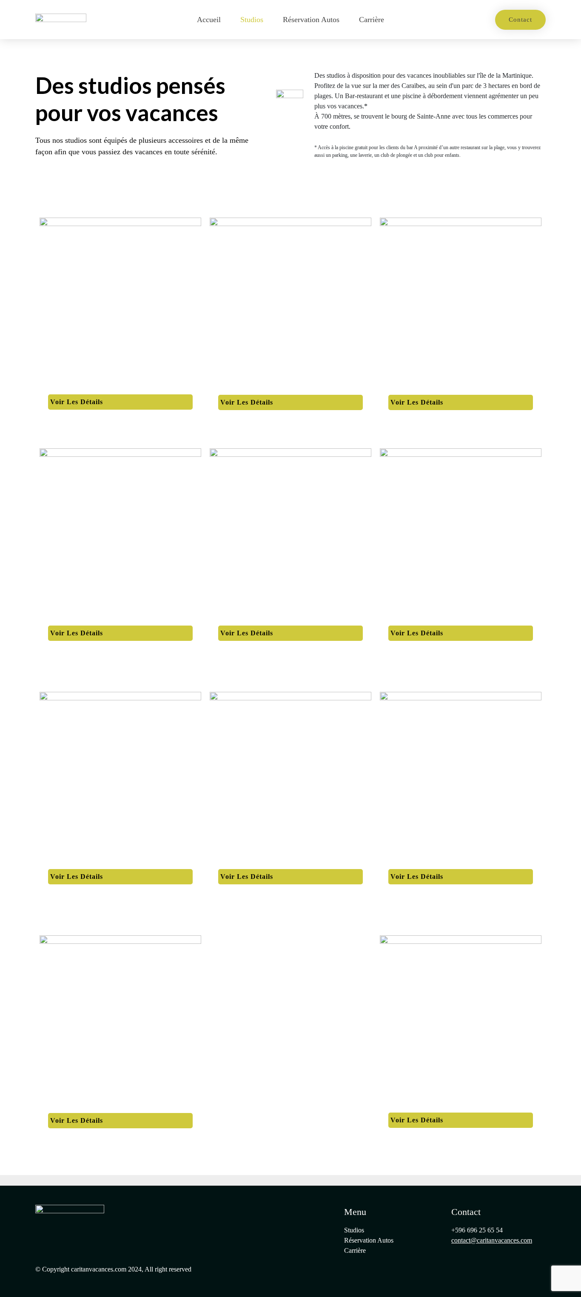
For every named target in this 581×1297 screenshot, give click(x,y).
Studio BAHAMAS (78, 387)
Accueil (209, 19)
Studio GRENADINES (83, 862)
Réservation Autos (311, 19)
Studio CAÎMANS (417, 388)
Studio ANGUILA (246, 388)
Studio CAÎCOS (413, 862)
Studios (251, 19)
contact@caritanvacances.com (491, 1240)
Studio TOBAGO (415, 1106)
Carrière (371, 19)
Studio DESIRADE (78, 1106)
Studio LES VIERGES (83, 619)
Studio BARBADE (417, 619)
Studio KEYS (239, 862)
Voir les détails (76, 401)
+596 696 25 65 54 (477, 1230)
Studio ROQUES (244, 619)
